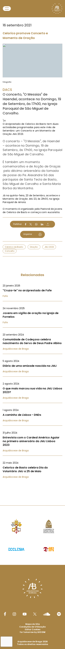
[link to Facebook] (5, 614)
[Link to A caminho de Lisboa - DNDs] (32, 415)
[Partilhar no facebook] (25, 224)
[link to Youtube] (24, 614)
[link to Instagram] (14, 614)
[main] (32, 246)
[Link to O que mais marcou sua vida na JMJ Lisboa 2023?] (32, 390)
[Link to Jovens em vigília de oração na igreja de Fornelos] (32, 315)
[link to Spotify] (59, 614)
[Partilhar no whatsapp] (36, 224)
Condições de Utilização (32, 626)
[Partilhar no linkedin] (42, 224)
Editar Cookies (32, 629)
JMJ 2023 (49, 246)
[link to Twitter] (34, 614)
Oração (34, 246)
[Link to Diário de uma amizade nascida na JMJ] (32, 366)
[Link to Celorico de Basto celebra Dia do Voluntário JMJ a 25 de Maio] (32, 470)
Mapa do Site (32, 624)
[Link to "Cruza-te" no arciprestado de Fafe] (32, 291)
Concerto (9, 251)
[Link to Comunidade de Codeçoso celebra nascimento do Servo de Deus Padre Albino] (32, 341)
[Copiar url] (47, 224)
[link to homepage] (57, 8)
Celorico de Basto (14, 246)
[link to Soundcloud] (46, 614)
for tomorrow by (32, 632)
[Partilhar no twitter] (31, 224)
